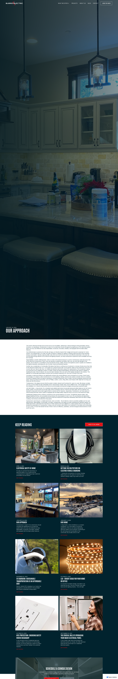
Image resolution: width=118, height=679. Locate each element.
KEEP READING (19, 478)
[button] (63, 3)
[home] (14, 3)
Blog (89, 3)
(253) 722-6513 (106, 3)
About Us (83, 3)
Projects (74, 3)
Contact (95, 3)
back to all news (93, 424)
